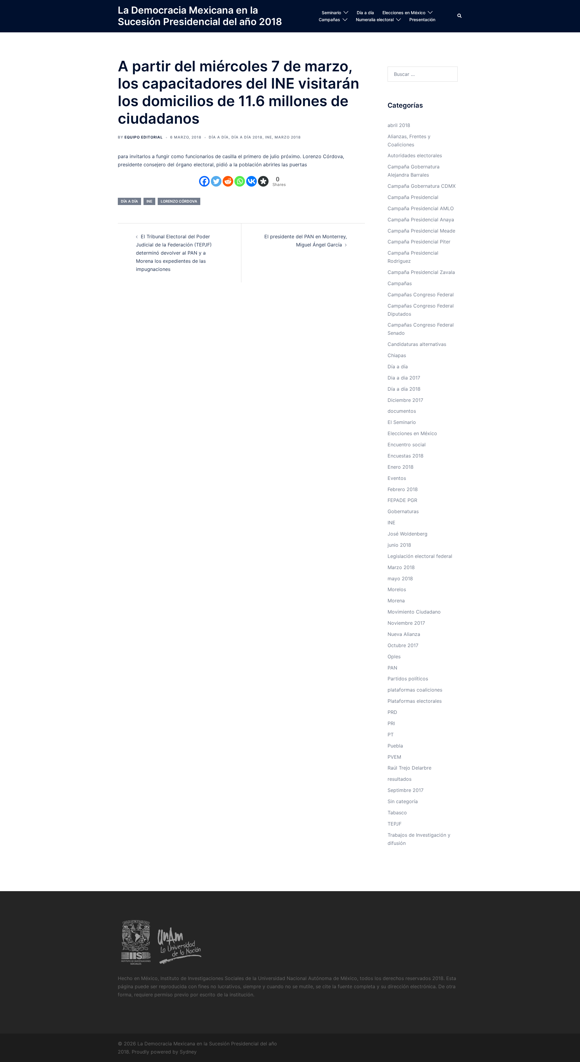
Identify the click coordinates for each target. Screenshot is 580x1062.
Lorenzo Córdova (179, 201)
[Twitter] (216, 181)
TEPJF (394, 824)
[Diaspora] (263, 181)
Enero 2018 (401, 467)
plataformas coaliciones (415, 690)
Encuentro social (407, 444)
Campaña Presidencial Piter (419, 242)
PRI (391, 723)
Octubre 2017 (403, 645)
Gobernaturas (403, 511)
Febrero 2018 (403, 489)
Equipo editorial (143, 137)
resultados (399, 779)
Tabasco (397, 813)
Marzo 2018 (288, 137)
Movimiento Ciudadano (414, 612)
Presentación (422, 19)
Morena (396, 601)
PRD (392, 712)
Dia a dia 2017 (404, 378)
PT (391, 734)
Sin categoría (403, 801)
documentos (402, 411)
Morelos (397, 589)
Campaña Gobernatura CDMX (422, 186)
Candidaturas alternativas (417, 344)
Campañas (329, 19)
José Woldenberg (407, 534)
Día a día (365, 12)
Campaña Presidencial (413, 197)
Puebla (395, 746)
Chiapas (397, 355)
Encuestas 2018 (406, 456)
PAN (392, 668)
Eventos (397, 478)
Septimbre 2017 (406, 790)
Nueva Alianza (404, 634)
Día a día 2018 (247, 137)
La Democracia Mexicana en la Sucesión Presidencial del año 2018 (200, 16)
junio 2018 (399, 545)
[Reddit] (228, 181)
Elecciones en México (403, 12)
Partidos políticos (408, 679)
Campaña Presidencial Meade (421, 231)
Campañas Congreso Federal (421, 295)
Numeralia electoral (375, 19)
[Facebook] (204, 181)
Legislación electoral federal (420, 556)
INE (268, 137)
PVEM (394, 757)
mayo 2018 (400, 578)
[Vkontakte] (251, 181)
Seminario (331, 12)
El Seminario (402, 422)
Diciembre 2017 (405, 400)
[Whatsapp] (239, 181)
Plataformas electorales (415, 701)
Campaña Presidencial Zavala (421, 272)
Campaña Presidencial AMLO (421, 208)
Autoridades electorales (415, 155)
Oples (394, 656)
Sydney (188, 1052)
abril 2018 (399, 125)
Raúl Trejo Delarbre (409, 768)
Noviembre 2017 (406, 623)
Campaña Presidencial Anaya (421, 220)
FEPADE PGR (402, 500)
